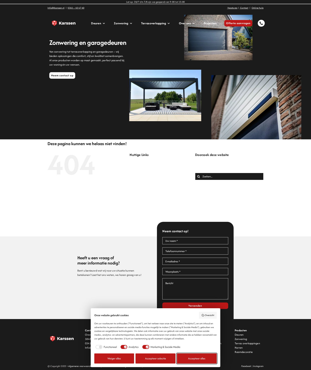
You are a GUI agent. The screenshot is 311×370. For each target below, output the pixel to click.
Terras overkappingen (247, 343)
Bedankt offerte (146, 167)
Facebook (246, 366)
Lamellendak (144, 188)
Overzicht (209, 315)
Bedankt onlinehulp (148, 171)
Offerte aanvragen (148, 193)
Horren (239, 347)
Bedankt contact (146, 163)
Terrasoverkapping (148, 210)
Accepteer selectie (155, 358)
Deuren (141, 180)
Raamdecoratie (244, 352)
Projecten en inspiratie (150, 206)
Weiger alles (114, 358)
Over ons (142, 197)
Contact (141, 176)
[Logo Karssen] (63, 15)
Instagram (258, 366)
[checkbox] (105, 347)
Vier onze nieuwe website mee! (155, 214)
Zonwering (143, 219)
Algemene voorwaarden (80, 366)
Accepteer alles (196, 358)
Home (140, 184)
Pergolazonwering (147, 201)
